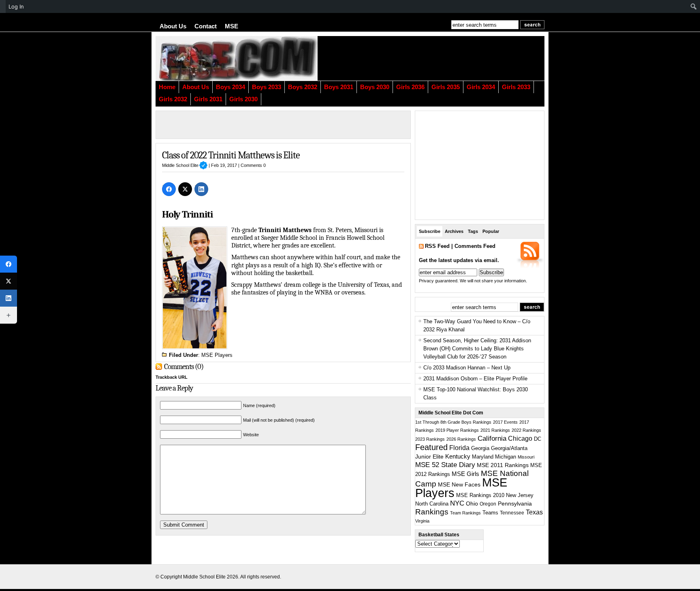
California (492, 438)
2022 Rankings (526, 430)
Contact (205, 26)
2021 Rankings (495, 430)
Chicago (520, 438)
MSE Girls (465, 473)
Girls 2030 (243, 99)
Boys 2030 (374, 87)
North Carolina (431, 504)
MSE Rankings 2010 (480, 495)
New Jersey (520, 495)
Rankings (431, 512)
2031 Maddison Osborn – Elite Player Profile (475, 379)
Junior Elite (429, 456)
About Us (173, 26)
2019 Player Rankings (457, 430)
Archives (454, 231)
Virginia (422, 520)
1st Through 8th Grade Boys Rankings (453, 422)
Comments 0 (253, 165)
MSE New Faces (459, 484)
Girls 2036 (410, 87)
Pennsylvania (515, 503)
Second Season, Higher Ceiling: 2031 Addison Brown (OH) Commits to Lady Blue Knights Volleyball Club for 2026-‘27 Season (477, 348)
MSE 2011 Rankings (503, 465)
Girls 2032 (173, 99)
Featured (431, 447)
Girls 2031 (208, 99)
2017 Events (505, 422)
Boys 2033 (266, 87)
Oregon (488, 504)
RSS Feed (437, 246)
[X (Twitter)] (185, 189)
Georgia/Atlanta (509, 448)
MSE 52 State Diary (445, 465)
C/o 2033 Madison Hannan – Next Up (466, 368)
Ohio (472, 503)
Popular (490, 231)
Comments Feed (475, 246)
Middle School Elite (184, 165)
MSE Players (217, 355)
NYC (457, 503)
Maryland (482, 457)
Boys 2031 (338, 87)
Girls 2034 (481, 87)
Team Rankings (465, 512)
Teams (490, 513)
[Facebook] (169, 189)
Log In (16, 6)
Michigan (505, 457)
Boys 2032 (302, 87)
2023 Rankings (430, 439)
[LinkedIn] (201, 189)
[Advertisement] (445, 58)
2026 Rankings (461, 439)
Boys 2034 (230, 87)
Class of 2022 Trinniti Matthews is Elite (231, 155)
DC (537, 439)
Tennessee (512, 513)
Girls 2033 (516, 87)
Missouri (526, 456)
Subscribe (429, 231)
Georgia (480, 448)
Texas (534, 512)
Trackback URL (172, 377)
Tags (473, 231)
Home (167, 87)
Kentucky (457, 456)
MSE (231, 26)
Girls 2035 (445, 87)
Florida (459, 447)
